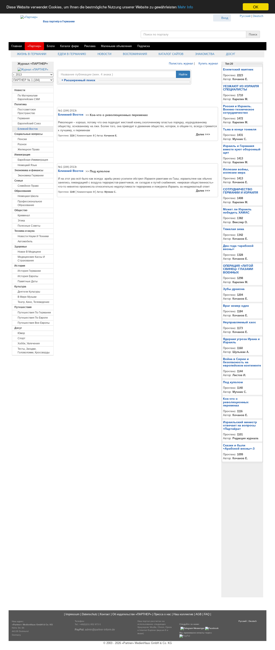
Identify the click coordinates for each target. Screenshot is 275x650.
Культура (20, 286)
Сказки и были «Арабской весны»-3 (239, 447)
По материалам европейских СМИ (29, 97)
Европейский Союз (29, 123)
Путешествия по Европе (33, 317)
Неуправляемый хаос (239, 322)
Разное (22, 144)
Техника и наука (24, 230)
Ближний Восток (28, 128)
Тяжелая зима (233, 229)
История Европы (28, 276)
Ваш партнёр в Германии (59, 21)
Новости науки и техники (33, 236)
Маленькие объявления (116, 46)
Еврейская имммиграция (33, 159)
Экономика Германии (31, 175)
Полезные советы (29, 225)
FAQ (206, 614)
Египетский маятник (238, 69)
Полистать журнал (180, 63)
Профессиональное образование (30, 203)
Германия (24, 118)
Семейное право (28, 185)
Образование (22, 190)
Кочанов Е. (110, 135)
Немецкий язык (27, 165)
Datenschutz (90, 614)
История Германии (29, 270)
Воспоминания (134, 54)
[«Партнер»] (27, 16)
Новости (104, 54)
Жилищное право (29, 149)
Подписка (143, 46)
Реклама (89, 46)
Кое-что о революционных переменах (119, 115)
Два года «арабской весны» (238, 247)
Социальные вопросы (28, 134)
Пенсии (22, 139)
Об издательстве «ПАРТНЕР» (131, 614)
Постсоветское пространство (27, 111)
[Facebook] (211, 628)
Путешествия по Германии (34, 312)
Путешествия (23, 307)
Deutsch (258, 16)
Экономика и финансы (28, 170)
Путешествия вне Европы (34, 322)
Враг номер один (236, 305)
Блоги (51, 46)
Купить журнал (208, 63)
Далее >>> (203, 134)
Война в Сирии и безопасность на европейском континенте (242, 362)
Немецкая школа (28, 196)
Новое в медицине (29, 251)
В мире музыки (27, 296)
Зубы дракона (233, 289)
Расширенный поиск (78, 80)
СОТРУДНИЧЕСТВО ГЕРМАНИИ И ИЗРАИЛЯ (240, 191)
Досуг (230, 54)
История (19, 265)
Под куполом (100, 171)
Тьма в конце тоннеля (239, 129)
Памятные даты (28, 281)
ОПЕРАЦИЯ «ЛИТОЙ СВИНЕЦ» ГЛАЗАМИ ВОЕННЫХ (238, 269)
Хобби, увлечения (29, 343)
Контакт (105, 614)
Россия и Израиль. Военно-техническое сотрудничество (238, 109)
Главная (16, 46)
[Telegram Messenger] (192, 628)
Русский (245, 16)
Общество (20, 210)
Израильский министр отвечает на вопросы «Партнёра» (240, 425)
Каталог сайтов (170, 54)
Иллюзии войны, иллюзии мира (236, 171)
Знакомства (204, 54)
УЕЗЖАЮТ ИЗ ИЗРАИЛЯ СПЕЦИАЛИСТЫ (241, 87)
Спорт (21, 338)
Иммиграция (22, 154)
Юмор (21, 333)
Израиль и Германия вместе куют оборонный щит (241, 149)
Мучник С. (110, 192)
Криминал (24, 215)
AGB (199, 614)
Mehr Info (185, 7)
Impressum (72, 614)
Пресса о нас (162, 614)
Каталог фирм (69, 46)
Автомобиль (25, 241)
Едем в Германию (71, 54)
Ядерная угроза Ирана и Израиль (241, 340)
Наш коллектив (183, 614)
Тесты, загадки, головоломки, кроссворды (34, 350)
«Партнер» (34, 46)
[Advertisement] (137, 96)
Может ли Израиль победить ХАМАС (237, 211)
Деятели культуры (29, 291)
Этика (21, 220)
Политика (20, 104)
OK (255, 6)
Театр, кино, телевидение (33, 302)
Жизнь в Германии (31, 54)
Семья (18, 180)
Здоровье (20, 246)
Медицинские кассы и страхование (31, 258)
